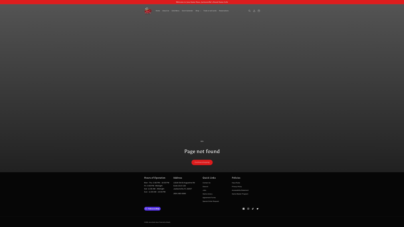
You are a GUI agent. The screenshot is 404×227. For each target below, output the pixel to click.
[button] (198, 11)
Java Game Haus (154, 222)
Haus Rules (236, 183)
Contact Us (207, 183)
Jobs (204, 190)
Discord (205, 186)
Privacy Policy (237, 186)
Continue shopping (202, 162)
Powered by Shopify (164, 222)
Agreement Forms (209, 197)
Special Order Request (211, 201)
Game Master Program (240, 194)
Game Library (207, 194)
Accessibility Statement (240, 190)
